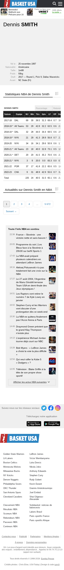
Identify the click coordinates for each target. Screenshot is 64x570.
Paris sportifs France (39, 516)
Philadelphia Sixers (12, 484)
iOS (34, 424)
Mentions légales (51, 536)
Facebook (51, 408)
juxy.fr (57, 564)
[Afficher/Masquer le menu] (60, 4)
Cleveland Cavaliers (12, 496)
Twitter (44, 408)
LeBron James (36, 454)
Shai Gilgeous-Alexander (36, 497)
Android (52, 424)
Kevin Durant (36, 484)
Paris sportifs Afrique (39, 520)
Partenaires (35, 536)
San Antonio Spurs (12, 492)
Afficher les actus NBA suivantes (30, 382)
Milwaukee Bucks (11, 471)
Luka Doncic (35, 462)
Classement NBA (11, 505)
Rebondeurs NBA (11, 518)
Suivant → (11, 211)
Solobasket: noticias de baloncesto (41, 506)
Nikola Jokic (35, 467)
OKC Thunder (9, 488)
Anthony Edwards (38, 471)
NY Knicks (8, 475)
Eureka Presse (47, 559)
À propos (19, 542)
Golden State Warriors (13, 454)
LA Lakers (8, 458)
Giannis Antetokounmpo (41, 488)
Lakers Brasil (36, 512)
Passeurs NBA (10, 522)
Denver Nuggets (11, 479)
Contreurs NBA (10, 526)
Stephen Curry (36, 475)
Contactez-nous (9, 536)
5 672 (48, 204)
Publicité (23, 536)
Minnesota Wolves (12, 467)
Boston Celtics (10, 462)
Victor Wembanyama (39, 458)
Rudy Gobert (36, 479)
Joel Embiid (35, 492)
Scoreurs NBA (10, 513)
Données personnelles (36, 542)
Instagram (58, 408)
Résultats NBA (10, 509)
